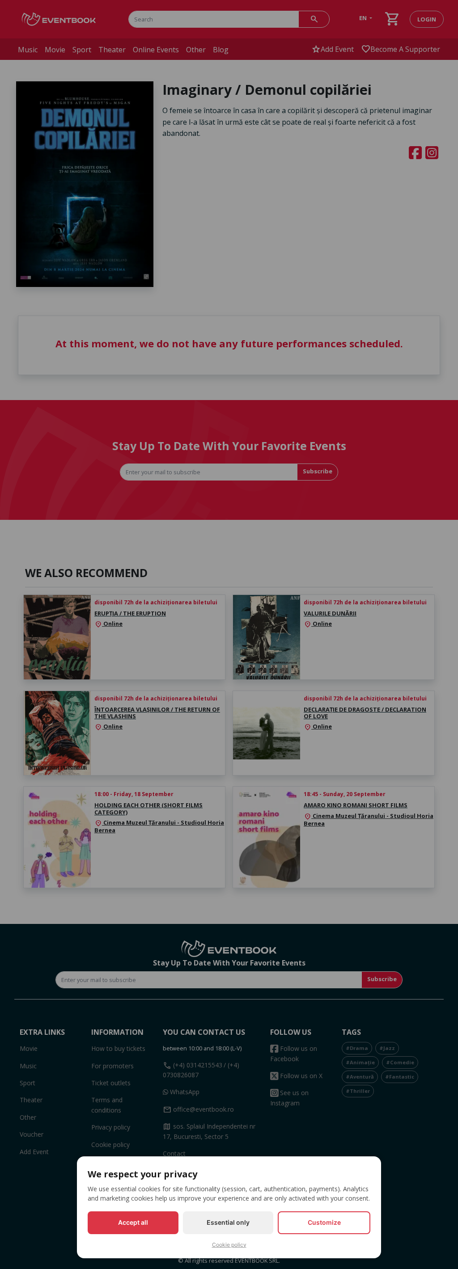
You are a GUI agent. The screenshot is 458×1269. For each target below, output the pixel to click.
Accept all (133, 1222)
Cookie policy (229, 1244)
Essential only (228, 1222)
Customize (324, 1222)
